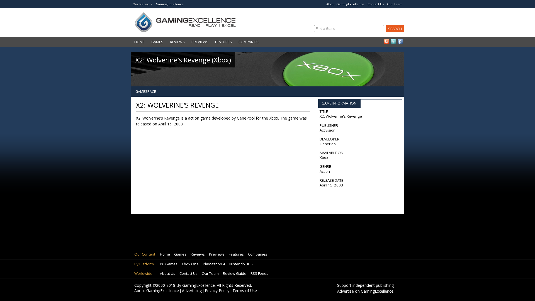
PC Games (168, 263)
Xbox (324, 157)
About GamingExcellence (345, 4)
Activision (327, 130)
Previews (199, 42)
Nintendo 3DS (241, 263)
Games (157, 42)
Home (139, 42)
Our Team (394, 4)
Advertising (192, 290)
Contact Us (376, 4)
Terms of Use (244, 290)
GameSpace (145, 91)
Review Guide (234, 273)
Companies (249, 42)
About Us (167, 273)
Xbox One (190, 263)
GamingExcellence (170, 4)
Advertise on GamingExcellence (365, 291)
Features (223, 42)
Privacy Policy (217, 290)
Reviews (177, 42)
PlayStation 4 (214, 263)
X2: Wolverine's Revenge (341, 116)
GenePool (328, 143)
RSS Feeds (259, 273)
